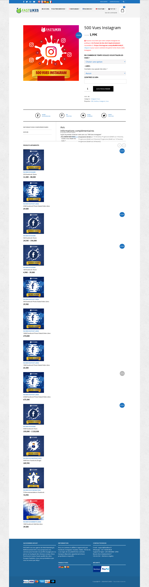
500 (92, 101)
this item (69, 115)
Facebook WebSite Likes (32, 522)
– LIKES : (87, 66)
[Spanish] (68, 567)
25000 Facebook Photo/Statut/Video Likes (37, 397)
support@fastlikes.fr (105, 547)
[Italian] (65, 567)
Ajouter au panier (103, 89)
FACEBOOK (88, 9)
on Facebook (46, 115)
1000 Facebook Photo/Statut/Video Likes (36, 365)
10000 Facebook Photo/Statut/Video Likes (37, 333)
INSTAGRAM (74, 9)
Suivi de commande (111, 13)
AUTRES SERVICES (58, 9)
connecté (75, 137)
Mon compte (103, 1)
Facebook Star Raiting (32, 490)
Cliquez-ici (87, 48)
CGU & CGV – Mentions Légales (103, 556)
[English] (59, 567)
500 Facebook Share (30, 238)
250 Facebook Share (30, 174)
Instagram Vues (95, 99)
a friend (89, 115)
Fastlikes (96, 101)
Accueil (46, 9)
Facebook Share (29, 172)
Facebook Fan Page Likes (32, 458)
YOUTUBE (100, 9)
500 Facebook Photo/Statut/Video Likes (36, 301)
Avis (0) (25, 132)
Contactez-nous (114, 1)
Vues (107, 101)
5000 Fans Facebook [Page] (32, 460)
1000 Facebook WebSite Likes (33, 524)
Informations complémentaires (35, 127)
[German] (62, 567)
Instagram (102, 101)
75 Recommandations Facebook (33, 492)
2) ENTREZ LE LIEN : (91, 77)
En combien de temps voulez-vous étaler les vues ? (103, 56)
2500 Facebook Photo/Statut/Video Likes (36, 206)
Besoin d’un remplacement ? (102, 554)
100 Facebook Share (30, 270)
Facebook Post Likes (31, 204)
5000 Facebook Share (30, 429)
